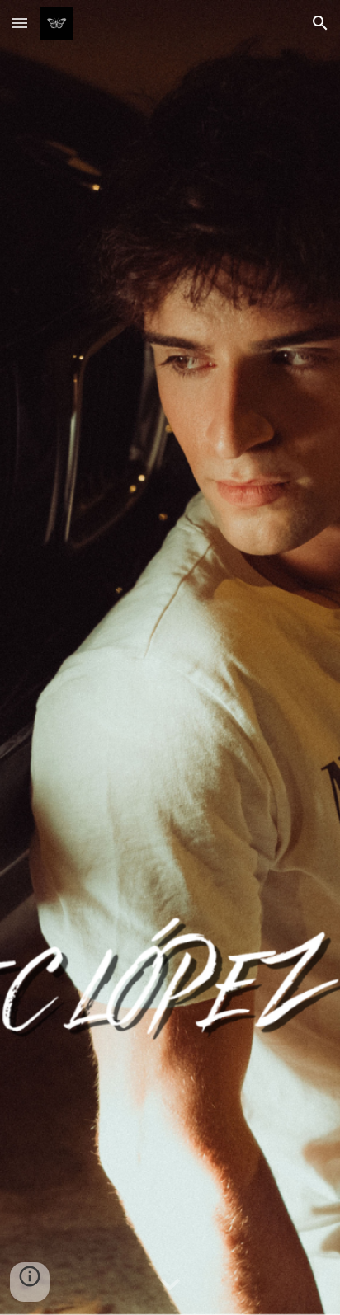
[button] (20, 22)
